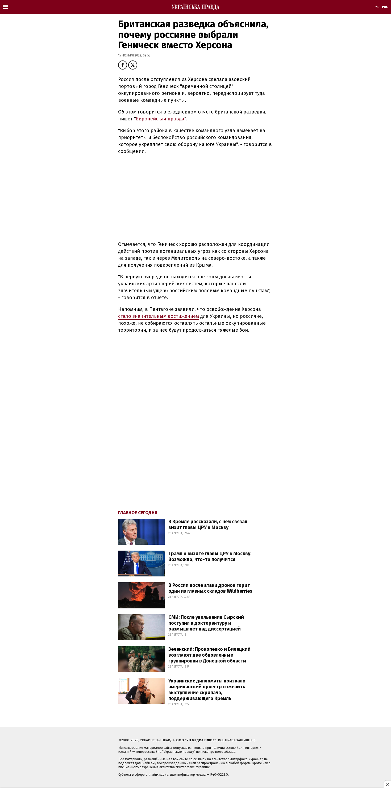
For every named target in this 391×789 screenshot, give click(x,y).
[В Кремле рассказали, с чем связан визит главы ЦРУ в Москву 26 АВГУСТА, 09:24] (189, 543)
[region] (162, 197)
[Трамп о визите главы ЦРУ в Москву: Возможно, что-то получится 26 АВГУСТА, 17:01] (189, 574)
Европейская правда (160, 119)
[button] (122, 65)
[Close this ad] (387, 784)
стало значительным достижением (158, 316)
